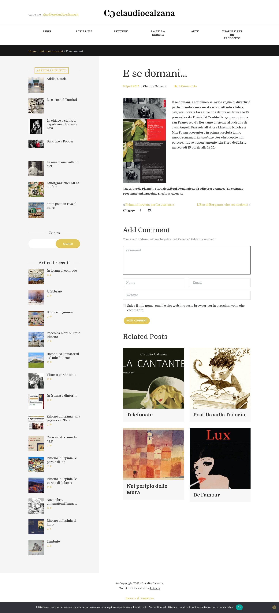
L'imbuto (53, 541)
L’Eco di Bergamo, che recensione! (222, 204)
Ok (239, 607)
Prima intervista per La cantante (149, 204)
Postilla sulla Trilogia (219, 415)
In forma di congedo (62, 270)
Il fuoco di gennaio (60, 312)
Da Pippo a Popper (60, 141)
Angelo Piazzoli (142, 188)
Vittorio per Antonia (61, 375)
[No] (274, 607)
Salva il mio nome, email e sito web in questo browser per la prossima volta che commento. (186, 308)
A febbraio (54, 291)
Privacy (155, 588)
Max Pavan (175, 193)
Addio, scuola (57, 79)
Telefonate (140, 415)
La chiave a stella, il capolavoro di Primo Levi (61, 124)
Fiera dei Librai (166, 188)
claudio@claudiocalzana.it (60, 14)
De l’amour (206, 495)
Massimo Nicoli (155, 193)
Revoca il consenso (139, 598)
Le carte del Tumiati (62, 100)
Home (32, 51)
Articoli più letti (51, 70)
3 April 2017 (131, 86)
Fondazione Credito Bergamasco (201, 188)
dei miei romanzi (51, 51)
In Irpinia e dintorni (61, 395)
